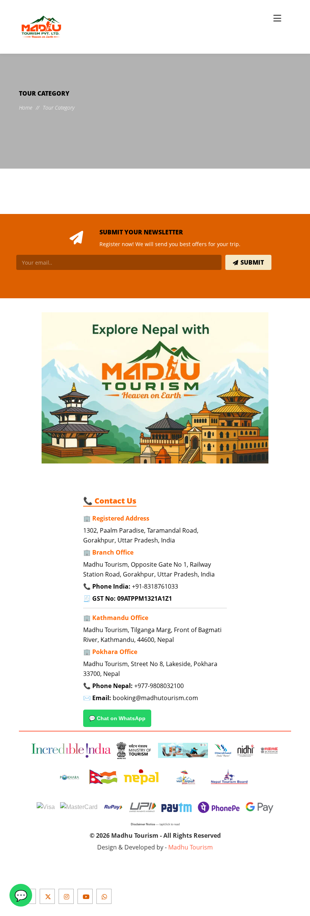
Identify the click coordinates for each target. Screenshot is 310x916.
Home (25, 107)
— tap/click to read (155, 824)
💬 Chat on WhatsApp (117, 718)
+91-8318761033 (155, 586)
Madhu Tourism (190, 847)
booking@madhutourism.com (155, 698)
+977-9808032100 (159, 686)
